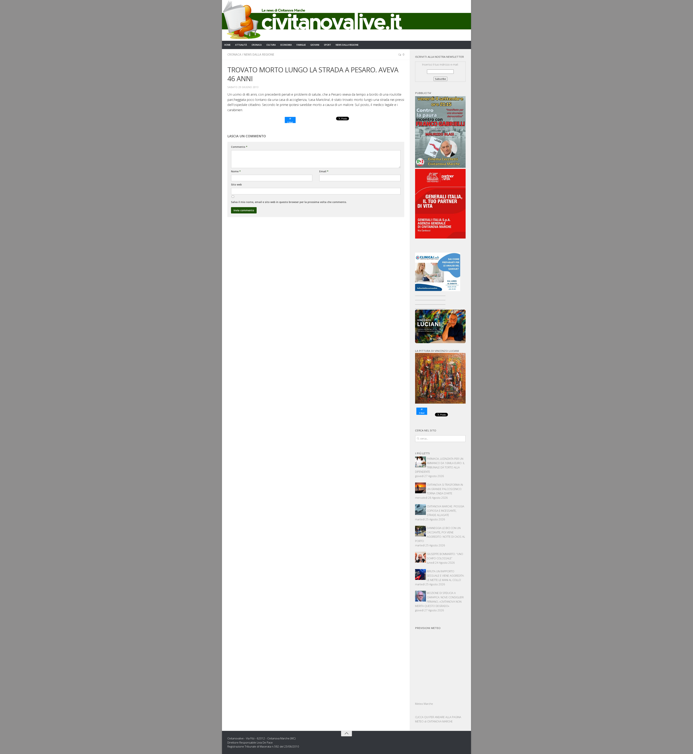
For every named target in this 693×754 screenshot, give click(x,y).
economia (286, 44)
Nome (236, 171)
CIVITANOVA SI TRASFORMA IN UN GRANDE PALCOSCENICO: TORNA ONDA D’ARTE (445, 489)
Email (323, 171)
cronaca (257, 44)
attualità (241, 44)
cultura (271, 44)
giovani (314, 44)
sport (327, 44)
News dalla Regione (347, 44)
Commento (239, 146)
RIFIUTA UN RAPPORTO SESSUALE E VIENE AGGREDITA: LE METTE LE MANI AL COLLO (445, 575)
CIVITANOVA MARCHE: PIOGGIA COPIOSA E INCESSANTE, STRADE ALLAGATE (445, 510)
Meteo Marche (424, 703)
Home (227, 44)
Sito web (236, 184)
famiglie (301, 44)
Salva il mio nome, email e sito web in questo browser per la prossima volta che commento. (289, 202)
